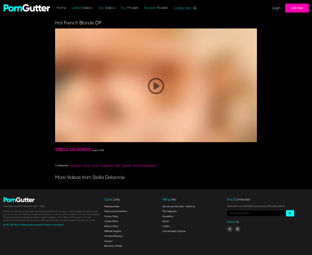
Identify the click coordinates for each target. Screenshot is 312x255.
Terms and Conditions (115, 211)
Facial (86, 165)
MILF (118, 165)
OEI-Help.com (169, 211)
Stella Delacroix (73, 150)
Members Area (111, 206)
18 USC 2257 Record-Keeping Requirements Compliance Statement (33, 225)
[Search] (194, 8)
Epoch (165, 221)
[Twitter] (230, 229)
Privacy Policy (111, 216)
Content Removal (113, 236)
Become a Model (113, 246)
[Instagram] (237, 229)
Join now (297, 8)
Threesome (106, 165)
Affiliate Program (113, 231)
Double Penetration (144, 165)
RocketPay (167, 216)
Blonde (127, 165)
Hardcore (75, 165)
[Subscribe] (290, 213)
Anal (95, 165)
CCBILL (166, 226)
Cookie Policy (111, 221)
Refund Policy (111, 226)
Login (276, 8)
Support (108, 241)
